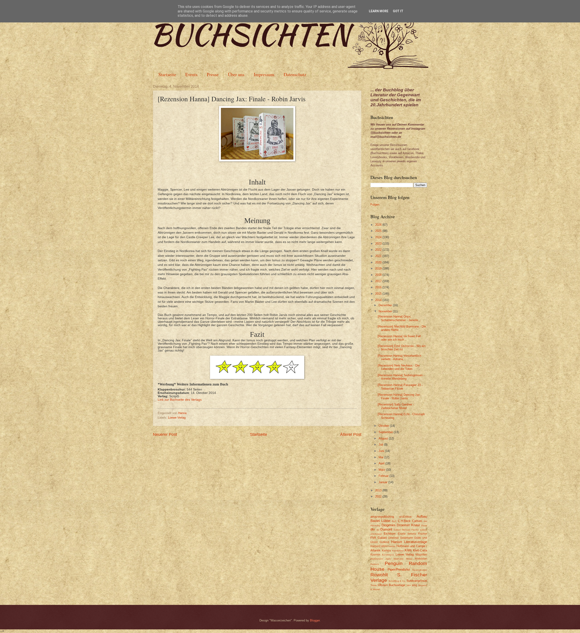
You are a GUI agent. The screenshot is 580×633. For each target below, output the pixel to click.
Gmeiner (393, 537)
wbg (414, 585)
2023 (378, 243)
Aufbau (422, 516)
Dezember (386, 305)
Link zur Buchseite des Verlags (180, 399)
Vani (408, 585)
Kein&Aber (398, 550)
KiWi (408, 550)
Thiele (373, 585)
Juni (382, 451)
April (382, 463)
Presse (213, 74)
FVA (373, 537)
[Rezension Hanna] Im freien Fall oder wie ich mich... (399, 338)
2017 (378, 281)
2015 (378, 293)
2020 (378, 262)
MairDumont (376, 559)
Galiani (382, 537)
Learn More (378, 11)
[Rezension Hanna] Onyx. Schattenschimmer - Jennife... (399, 318)
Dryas (424, 525)
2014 (378, 300)
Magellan (421, 554)
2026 (378, 224)
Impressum (264, 74)
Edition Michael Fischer (406, 530)
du (378, 530)
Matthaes (398, 559)
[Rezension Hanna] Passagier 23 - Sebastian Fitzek (400, 386)
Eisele (402, 533)
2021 (378, 256)
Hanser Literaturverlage (409, 542)
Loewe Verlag (177, 417)
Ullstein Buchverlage (391, 585)
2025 (378, 231)
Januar (383, 482)
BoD (394, 521)
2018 (378, 274)
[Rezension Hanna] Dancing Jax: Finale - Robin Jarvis (399, 396)
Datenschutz (295, 74)
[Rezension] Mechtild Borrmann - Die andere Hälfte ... (402, 328)
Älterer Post (350, 434)
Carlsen (417, 521)
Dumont (386, 529)
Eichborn (389, 533)
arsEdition (405, 516)
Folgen (374, 204)
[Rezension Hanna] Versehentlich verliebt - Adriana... (399, 357)
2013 (378, 490)
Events (191, 74)
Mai (381, 457)
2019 (378, 268)
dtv (372, 529)
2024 (378, 237)
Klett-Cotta (420, 550)
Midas (409, 559)
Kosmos (375, 554)
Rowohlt (379, 574)
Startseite (167, 74)
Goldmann (406, 537)
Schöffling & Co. (397, 581)
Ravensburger (419, 570)
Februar (384, 476)
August (384, 438)
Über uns (236, 74)
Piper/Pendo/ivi (399, 569)
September (386, 432)
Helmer (392, 546)
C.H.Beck (404, 521)
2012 (378, 496)
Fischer (422, 533)
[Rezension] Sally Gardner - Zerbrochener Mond (396, 406)
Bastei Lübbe (380, 521)
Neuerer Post (165, 434)
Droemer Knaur (408, 525)
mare (388, 559)
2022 (378, 249)
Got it (398, 11)
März (382, 469)
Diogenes (389, 525)
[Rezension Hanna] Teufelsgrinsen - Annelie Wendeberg (401, 376)
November (386, 311)
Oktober (384, 425)
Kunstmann (388, 554)
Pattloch (374, 564)
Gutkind (384, 542)
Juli (381, 444)
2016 (378, 287)
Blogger (315, 620)
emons (412, 533)
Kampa (386, 550)
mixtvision (421, 558)
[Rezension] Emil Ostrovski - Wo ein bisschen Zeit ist (401, 347)
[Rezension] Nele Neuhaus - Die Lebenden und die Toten (399, 367)
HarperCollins (379, 546)
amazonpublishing (382, 516)
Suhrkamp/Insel (416, 580)
